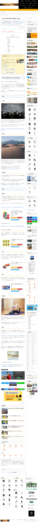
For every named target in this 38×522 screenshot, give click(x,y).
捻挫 (8, 49)
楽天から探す (19, 217)
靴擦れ (9, 45)
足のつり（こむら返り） (11, 46)
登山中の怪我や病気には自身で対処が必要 (13, 37)
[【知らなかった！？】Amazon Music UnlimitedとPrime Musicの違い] (29, 388)
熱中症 (9, 41)
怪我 (29, 322)
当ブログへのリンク (13, 519)
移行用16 (7, 369)
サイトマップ (26, 519)
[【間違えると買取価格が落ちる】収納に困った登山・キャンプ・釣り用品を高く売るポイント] (32, 393)
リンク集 (17, 519)
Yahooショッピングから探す (15, 219)
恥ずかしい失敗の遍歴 (9, 72)
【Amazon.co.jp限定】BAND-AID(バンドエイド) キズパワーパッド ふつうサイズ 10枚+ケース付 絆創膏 (17, 212)
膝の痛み (9, 50)
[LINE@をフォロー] (19, 389)
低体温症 (9, 42)
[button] (37, 12)
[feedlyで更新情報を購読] (23, 389)
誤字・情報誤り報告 (30, 519)
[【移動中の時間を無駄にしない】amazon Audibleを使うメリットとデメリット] (34, 391)
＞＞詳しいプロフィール (6, 65)
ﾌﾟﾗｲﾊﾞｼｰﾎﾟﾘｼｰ (21, 519)
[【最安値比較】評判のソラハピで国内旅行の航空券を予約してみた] (34, 385)
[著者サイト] (2, 389)
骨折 (29, 325)
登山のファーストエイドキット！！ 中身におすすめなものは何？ (11, 207)
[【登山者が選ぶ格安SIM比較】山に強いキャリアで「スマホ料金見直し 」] (34, 388)
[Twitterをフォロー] (6, 389)
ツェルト (21, 183)
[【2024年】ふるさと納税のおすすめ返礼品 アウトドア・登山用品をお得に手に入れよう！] (29, 385)
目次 (12, 35)
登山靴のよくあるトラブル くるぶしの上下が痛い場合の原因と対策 (12, 226)
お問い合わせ (28, 479)
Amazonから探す (14, 217)
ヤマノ (32, 260)
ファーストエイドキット (5, 364)
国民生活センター (19, 21)
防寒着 (13, 180)
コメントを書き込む (13, 472)
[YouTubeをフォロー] (16, 389)
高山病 (30, 318)
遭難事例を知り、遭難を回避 (7, 366)
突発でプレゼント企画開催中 (9, 69)
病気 (8, 38)
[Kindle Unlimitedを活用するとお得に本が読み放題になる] (29, 391)
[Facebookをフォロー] (9, 389)
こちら (11, 162)
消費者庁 (14, 21)
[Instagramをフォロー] (13, 389)
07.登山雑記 (3, 369)
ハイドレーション (10, 168)
